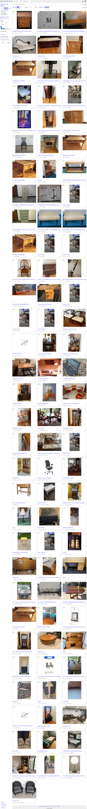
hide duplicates (4, 14)
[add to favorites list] (13, 33)
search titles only (4, 10)
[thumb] (16, 7)
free (2, 21)
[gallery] (18, 7)
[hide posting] (35, 33)
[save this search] (85, 4)
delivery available (4, 36)
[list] (13, 7)
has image (3, 11)
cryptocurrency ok (5, 37)
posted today (4, 13)
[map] (20, 7)
